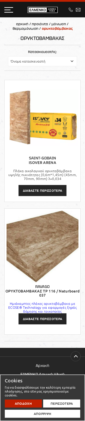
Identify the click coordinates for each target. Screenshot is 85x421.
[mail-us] (78, 10)
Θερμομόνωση (26, 28)
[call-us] (71, 10)
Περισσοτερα (62, 403)
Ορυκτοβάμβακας (57, 28)
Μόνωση (58, 24)
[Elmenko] (42, 10)
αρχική (22, 24)
